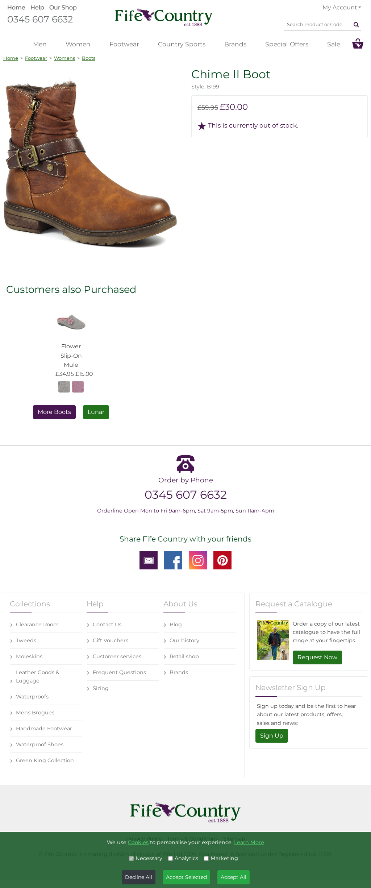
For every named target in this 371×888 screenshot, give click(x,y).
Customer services (117, 656)
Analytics (186, 858)
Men (40, 44)
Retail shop (184, 656)
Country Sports (181, 44)
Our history (184, 640)
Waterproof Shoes (39, 744)
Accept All (233, 877)
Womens (64, 58)
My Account (339, 7)
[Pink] (78, 386)
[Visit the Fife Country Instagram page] (198, 560)
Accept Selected (186, 877)
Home (16, 7)
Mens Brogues (35, 712)
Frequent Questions (119, 672)
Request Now (317, 657)
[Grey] (64, 386)
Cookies (138, 842)
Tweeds (26, 640)
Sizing (101, 688)
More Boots (54, 411)
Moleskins (29, 656)
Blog (176, 624)
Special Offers (286, 44)
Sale (333, 44)
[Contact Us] (148, 560)
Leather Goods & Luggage (37, 676)
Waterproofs (32, 696)
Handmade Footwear (44, 728)
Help (37, 7)
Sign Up (271, 735)
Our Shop (63, 7)
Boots (88, 58)
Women (78, 44)
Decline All (138, 877)
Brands (235, 44)
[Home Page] (164, 16)
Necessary (149, 858)
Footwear (124, 44)
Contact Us (107, 624)
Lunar (96, 411)
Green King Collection (45, 760)
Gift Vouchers (110, 640)
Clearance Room (37, 624)
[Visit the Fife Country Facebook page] (173, 560)
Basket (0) (357, 43)
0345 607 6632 (40, 19)
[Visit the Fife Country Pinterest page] (222, 560)
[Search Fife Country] (357, 24)
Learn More (249, 842)
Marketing (224, 858)
